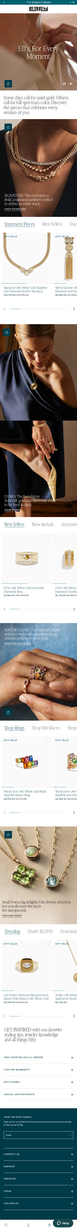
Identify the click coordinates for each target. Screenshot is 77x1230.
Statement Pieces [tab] (19, 224)
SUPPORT (9, 1166)
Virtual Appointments (19, 1094)
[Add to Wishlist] (48, 237)
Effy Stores (12, 1082)
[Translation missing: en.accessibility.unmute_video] (71, 83)
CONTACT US (12, 1154)
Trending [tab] (12, 931)
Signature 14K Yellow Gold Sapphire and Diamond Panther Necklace (25, 289)
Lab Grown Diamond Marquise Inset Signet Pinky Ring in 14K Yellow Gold (26, 996)
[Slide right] (74, 309)
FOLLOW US (11, 1203)
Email (8, 1135)
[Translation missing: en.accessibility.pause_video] (64, 83)
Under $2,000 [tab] (40, 931)
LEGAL (8, 1191)
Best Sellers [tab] (52, 224)
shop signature (15, 209)
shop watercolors (17, 643)
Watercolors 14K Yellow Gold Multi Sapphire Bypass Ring (25, 793)
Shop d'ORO (12, 510)
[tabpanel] (39, 272)
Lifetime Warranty (17, 1069)
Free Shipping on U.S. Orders (23, 1057)
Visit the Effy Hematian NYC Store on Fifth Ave (38, 2)
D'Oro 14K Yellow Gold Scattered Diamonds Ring (24, 589)
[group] (38, 2)
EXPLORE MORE (12, 915)
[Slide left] (4, 309)
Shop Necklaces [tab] (46, 727)
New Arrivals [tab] (43, 524)
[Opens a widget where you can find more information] (63, 1223)
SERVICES (10, 1178)
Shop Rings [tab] (14, 728)
